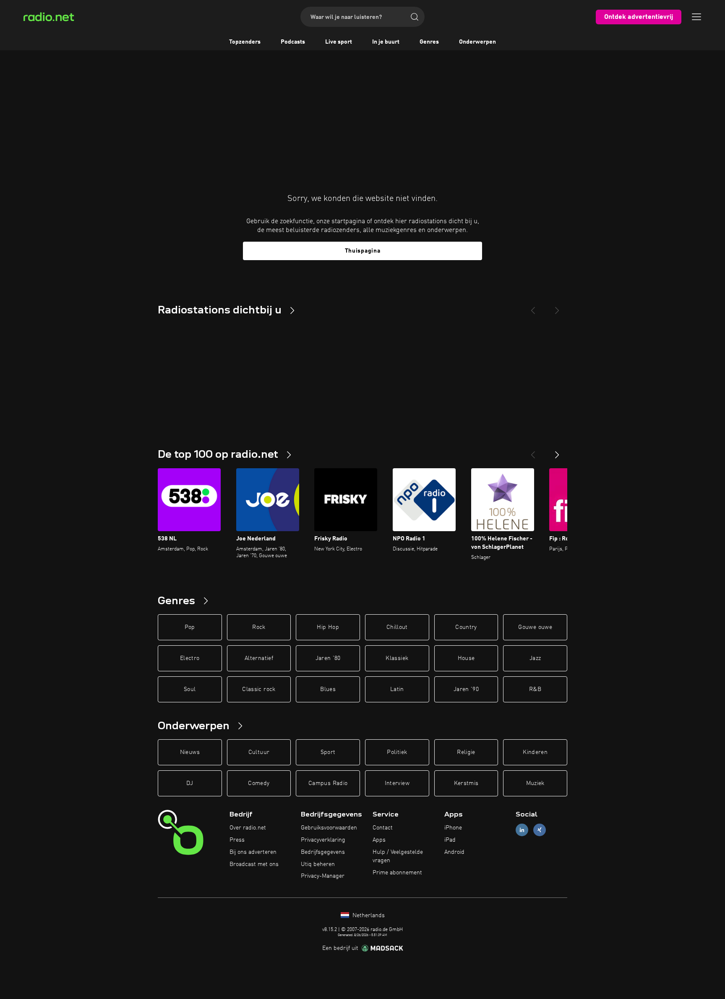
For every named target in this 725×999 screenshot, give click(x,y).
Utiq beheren (318, 864)
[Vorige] (533, 451)
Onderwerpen (477, 42)
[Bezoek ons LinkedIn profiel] (522, 830)
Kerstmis (466, 783)
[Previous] (533, 307)
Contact (383, 828)
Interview (397, 783)
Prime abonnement (397, 873)
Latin (397, 689)
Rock (258, 627)
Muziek (535, 783)
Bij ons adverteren (252, 852)
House (466, 658)
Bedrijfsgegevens (323, 852)
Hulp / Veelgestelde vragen (398, 856)
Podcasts (293, 42)
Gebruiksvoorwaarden (329, 828)
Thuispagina (363, 251)
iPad (450, 840)
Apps (379, 840)
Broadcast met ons (254, 864)
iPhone (453, 828)
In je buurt (385, 42)
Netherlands (368, 915)
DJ (189, 783)
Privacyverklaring (323, 840)
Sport (328, 752)
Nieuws (190, 752)
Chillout (397, 627)
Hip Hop (328, 627)
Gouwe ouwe (535, 627)
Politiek (397, 752)
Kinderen (535, 752)
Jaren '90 (466, 689)
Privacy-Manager (322, 876)
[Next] (557, 307)
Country (466, 627)
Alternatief (259, 658)
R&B (535, 689)
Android (454, 852)
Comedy (258, 783)
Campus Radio (327, 783)
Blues (328, 689)
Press (237, 840)
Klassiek (397, 658)
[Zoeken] (414, 17)
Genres (429, 42)
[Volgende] (557, 451)
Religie (466, 752)
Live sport (338, 42)
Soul (190, 689)
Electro (189, 658)
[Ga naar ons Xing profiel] (539, 830)
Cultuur (258, 752)
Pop (190, 627)
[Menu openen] (696, 17)
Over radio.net (247, 828)
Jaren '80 (328, 658)
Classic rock (258, 689)
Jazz (535, 658)
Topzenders (245, 42)
